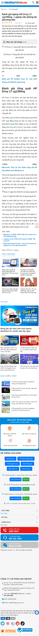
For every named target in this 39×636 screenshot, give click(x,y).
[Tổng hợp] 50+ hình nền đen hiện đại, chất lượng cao (24, 389)
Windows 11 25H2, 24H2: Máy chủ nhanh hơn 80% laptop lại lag (20, 235)
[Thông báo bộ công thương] (24, 630)
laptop (16, 250)
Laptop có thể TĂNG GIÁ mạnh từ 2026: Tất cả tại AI (19, 240)
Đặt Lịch (25, 479)
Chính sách (6, 522)
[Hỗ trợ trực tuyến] (37, 612)
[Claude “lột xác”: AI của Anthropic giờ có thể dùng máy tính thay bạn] (28, 282)
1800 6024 (14, 531)
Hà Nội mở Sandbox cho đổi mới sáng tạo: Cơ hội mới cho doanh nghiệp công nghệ (28, 272)
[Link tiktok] (22, 623)
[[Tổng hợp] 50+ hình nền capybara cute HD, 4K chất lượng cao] (6, 410)
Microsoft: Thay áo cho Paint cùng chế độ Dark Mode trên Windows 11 (19, 168)
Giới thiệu (5, 510)
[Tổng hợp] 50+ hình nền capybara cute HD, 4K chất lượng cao (23, 409)
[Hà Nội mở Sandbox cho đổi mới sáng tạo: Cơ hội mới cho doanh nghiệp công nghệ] (28, 263)
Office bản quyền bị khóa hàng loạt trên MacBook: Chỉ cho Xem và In (10, 272)
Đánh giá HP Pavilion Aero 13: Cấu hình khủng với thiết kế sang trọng (19, 80)
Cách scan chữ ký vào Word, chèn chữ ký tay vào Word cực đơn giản (24, 402)
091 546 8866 (8, 595)
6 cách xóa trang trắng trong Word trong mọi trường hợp (23, 382)
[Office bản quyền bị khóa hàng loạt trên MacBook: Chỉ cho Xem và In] (10, 263)
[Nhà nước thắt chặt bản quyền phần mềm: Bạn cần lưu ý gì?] (10, 282)
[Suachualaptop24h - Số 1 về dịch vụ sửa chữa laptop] (9, 2)
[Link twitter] (2, 623)
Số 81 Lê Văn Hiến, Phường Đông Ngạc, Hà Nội (20, 503)
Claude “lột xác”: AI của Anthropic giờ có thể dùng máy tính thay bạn (28, 290)
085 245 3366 (15, 539)
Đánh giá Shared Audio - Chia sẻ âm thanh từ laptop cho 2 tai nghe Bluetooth (20, 244)
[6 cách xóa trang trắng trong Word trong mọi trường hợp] (6, 384)
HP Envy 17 (10, 250)
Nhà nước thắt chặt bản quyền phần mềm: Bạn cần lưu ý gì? (10, 290)
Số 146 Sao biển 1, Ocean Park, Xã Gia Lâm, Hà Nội (21, 475)
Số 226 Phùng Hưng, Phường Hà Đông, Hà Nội (20, 484)
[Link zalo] (13, 623)
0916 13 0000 (15, 546)
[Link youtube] (17, 623)
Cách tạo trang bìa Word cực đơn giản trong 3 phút (24, 396)
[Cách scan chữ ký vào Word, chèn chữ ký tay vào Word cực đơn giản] (6, 404)
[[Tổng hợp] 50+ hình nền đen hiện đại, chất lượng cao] (6, 390)
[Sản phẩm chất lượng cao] (8, 631)
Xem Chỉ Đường (15, 479)
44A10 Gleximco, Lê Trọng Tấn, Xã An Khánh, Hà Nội (20, 494)
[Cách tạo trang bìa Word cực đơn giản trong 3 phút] (6, 397)
